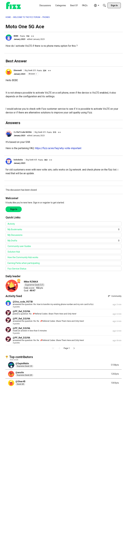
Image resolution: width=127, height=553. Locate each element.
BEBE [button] (16, 36)
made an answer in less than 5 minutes (30, 331)
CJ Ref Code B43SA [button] (23, 132)
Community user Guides (19, 246)
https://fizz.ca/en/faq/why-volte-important (58, 148)
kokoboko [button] (18, 160)
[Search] (104, 5)
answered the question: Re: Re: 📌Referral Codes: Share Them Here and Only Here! (48, 321)
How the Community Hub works (23, 257)
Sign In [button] (13, 209)
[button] (9, 37)
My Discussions (15, 235)
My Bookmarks (63, 229)
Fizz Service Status (17, 268)
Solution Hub (14, 252)
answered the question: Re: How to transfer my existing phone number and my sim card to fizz (53, 304)
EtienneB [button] (18, 70)
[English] (13, 5)
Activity (11, 224)
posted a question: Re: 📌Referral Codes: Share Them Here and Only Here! (44, 314)
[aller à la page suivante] (74, 348)
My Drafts (63, 240)
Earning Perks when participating (24, 263)
